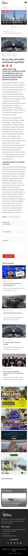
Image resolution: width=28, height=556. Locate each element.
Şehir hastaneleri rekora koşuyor (12, 313)
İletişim (15, 553)
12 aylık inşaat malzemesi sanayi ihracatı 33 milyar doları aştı (12, 21)
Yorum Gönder (8, 256)
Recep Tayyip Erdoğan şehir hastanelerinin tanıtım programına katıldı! (13, 373)
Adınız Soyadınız (7, 224)
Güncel (6, 11)
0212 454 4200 (6, 533)
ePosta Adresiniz (7, 231)
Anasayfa (6, 31)
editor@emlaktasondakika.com (10, 535)
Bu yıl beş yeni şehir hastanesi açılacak (11, 343)
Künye (11, 553)
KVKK (19, 553)
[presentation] (12, 27)
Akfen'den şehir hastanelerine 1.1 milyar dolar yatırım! (12, 284)
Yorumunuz (5, 240)
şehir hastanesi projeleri (14, 216)
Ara (25, 7)
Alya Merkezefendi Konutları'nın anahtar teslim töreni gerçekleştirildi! (13, 504)
